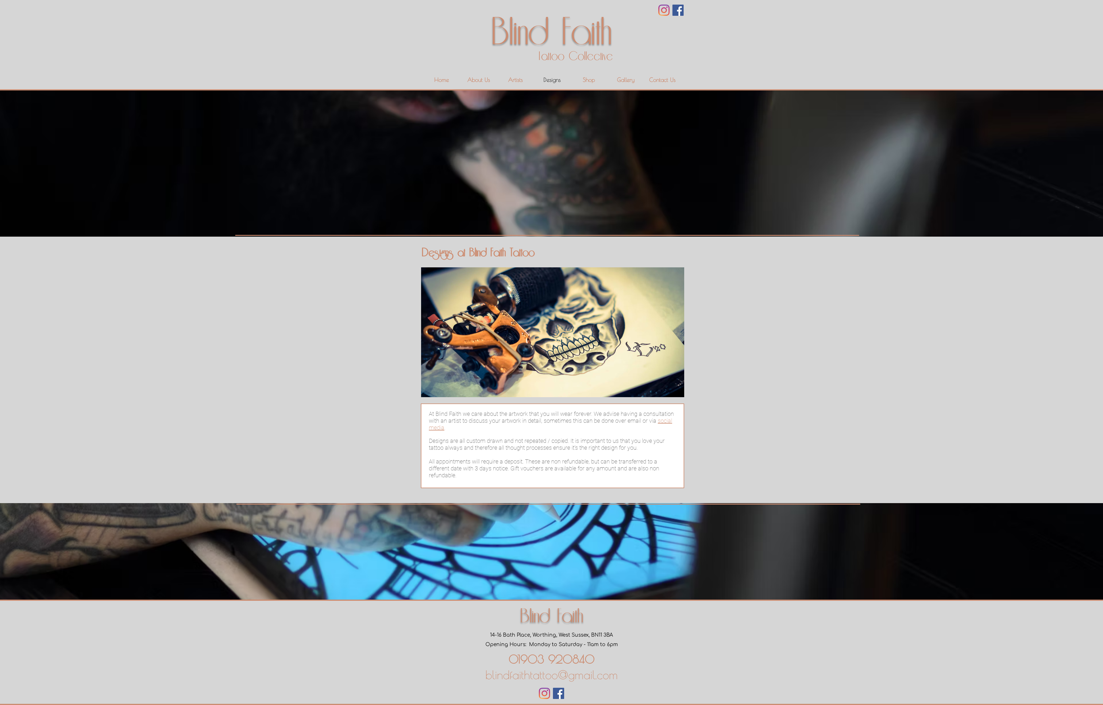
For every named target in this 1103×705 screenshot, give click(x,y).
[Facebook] (678, 10)
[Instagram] (664, 10)
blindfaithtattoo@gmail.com (551, 675)
